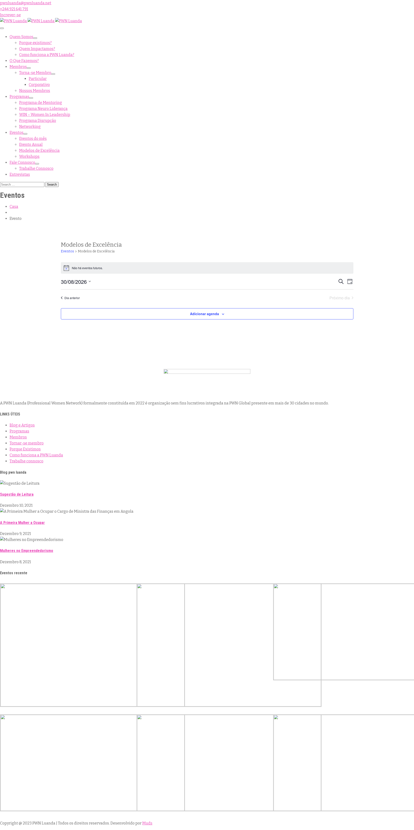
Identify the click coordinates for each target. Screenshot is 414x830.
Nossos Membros (34, 90)
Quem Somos (21, 36)
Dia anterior (72, 298)
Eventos (16, 132)
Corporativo (39, 84)
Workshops (29, 156)
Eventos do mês (33, 138)
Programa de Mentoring (40, 102)
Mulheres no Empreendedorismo (26, 550)
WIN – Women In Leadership (44, 114)
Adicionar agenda (204, 313)
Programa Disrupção (37, 120)
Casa (14, 206)
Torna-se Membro (35, 72)
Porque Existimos (25, 449)
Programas (19, 96)
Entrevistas (20, 174)
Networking (30, 126)
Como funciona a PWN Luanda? (46, 54)
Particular (38, 78)
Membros (18, 66)
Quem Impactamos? (37, 48)
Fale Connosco (22, 162)
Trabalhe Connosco (36, 168)
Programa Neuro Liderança (43, 108)
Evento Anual (31, 144)
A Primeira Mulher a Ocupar (22, 522)
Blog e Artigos (22, 425)
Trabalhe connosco (26, 461)
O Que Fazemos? (24, 60)
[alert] (207, 268)
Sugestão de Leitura (17, 494)
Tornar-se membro (27, 443)
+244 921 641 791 (14, 9)
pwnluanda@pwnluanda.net (25, 3)
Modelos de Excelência (39, 150)
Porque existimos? (35, 42)
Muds (147, 823)
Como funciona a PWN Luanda (36, 455)
